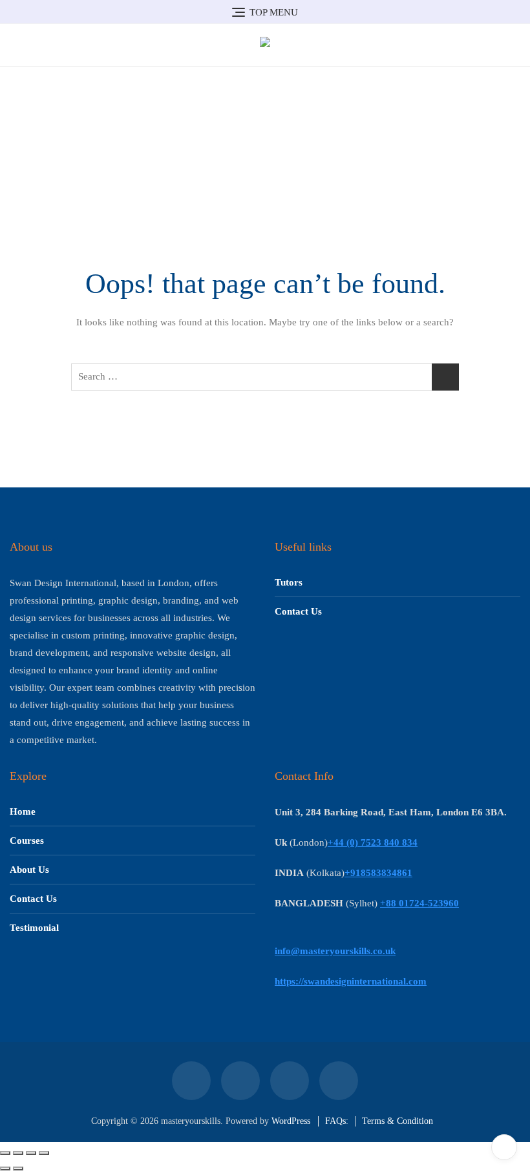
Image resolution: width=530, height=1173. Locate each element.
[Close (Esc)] (44, 1153)
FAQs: (336, 1121)
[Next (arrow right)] (18, 1168)
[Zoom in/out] (5, 1153)
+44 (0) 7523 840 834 (373, 842)
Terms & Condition (397, 1121)
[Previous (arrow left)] (5, 1168)
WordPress (290, 1121)
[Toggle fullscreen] (18, 1153)
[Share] (31, 1153)
